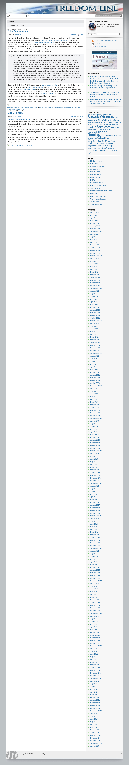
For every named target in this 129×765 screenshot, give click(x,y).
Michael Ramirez (98, 133)
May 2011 (93, 689)
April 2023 (93, 302)
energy (116, 122)
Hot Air (92, 180)
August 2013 (94, 616)
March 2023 (94, 304)
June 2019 (94, 426)
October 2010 (95, 708)
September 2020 (96, 386)
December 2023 (95, 280)
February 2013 (95, 632)
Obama (103, 137)
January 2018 (95, 472)
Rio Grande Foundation (98, 196)
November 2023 (95, 283)
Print (81, 34)
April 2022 (93, 334)
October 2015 (95, 546)
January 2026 (95, 226)
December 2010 (95, 703)
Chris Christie (25, 107)
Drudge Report (95, 177)
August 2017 (94, 486)
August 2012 (94, 648)
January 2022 (95, 342)
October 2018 (95, 448)
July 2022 (93, 326)
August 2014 (94, 583)
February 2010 (95, 730)
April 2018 (93, 464)
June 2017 (94, 491)
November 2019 (95, 413)
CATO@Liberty (95, 169)
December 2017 (95, 475)
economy (107, 122)
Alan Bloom (10, 107)
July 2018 (93, 456)
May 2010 (93, 722)
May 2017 (93, 494)
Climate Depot (95, 172)
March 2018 (94, 467)
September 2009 (96, 743)
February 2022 (95, 340)
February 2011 (95, 697)
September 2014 (96, 581)
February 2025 (95, 245)
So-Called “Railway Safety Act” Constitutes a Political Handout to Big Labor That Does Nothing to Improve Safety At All (105, 81)
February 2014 (95, 600)
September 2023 (96, 288)
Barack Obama (15, 145)
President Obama (104, 143)
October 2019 (95, 415)
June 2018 (94, 459)
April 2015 (93, 562)
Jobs (104, 129)
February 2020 (95, 405)
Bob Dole (18, 107)
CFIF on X (98, 43)
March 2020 (94, 402)
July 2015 (93, 554)
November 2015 (95, 543)
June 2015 (94, 556)
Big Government (95, 161)
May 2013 (93, 624)
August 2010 (94, 714)
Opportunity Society (46, 94)
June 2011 (94, 686)
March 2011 (94, 695)
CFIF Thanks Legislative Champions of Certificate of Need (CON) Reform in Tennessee (103, 88)
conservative (34, 107)
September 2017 (96, 483)
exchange (96, 125)
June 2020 (94, 394)
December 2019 (95, 410)
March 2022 (94, 337)
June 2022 (94, 329)
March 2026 (94, 220)
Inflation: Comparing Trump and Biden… (104, 76)
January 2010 (95, 733)
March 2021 (94, 369)
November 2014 (95, 575)
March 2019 (94, 434)
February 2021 (95, 372)
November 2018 (95, 445)
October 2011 (95, 676)
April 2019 (93, 432)
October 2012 (95, 643)
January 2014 (95, 602)
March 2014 (94, 597)
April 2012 (93, 659)
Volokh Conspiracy (96, 204)
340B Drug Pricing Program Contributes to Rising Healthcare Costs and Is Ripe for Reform (104, 95)
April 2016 (93, 529)
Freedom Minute (110, 124)
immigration (115, 127)
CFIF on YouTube (100, 46)
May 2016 (93, 527)
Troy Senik (18, 116)
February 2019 (95, 437)
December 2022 (95, 313)
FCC (101, 125)
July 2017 (93, 489)
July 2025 (93, 237)
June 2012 (94, 654)
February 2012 (95, 665)
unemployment (93, 150)
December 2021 (95, 345)
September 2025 (96, 231)
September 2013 (96, 613)
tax (99, 148)
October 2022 (95, 318)
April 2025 (93, 242)
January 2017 (95, 505)
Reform (114, 143)
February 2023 (95, 307)
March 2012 (94, 662)
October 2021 (95, 351)
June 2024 (94, 264)
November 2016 (95, 510)
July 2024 (93, 261)
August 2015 (94, 551)
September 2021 (96, 353)
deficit (90, 122)
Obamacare (97, 140)
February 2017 (95, 502)
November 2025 (95, 229)
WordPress (12, 755)
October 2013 (95, 611)
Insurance (92, 130)
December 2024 (95, 250)
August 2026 (94, 212)
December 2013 (95, 605)
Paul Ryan (111, 141)
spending (107, 145)
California (91, 120)
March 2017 (94, 500)
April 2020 (93, 399)
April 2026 (93, 218)
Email (74, 34)
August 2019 (94, 421)
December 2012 (95, 638)
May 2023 (93, 299)
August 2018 (94, 453)
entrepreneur (43, 107)
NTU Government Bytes (98, 185)
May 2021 (93, 364)
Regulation (92, 146)
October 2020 (95, 383)
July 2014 (93, 586)
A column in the (19, 120)
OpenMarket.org (95, 188)
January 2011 (95, 700)
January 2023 (95, 310)
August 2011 (94, 681)
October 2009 (95, 741)
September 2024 (96, 256)
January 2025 (95, 248)
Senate (98, 146)
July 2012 (93, 651)
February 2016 (95, 535)
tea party (112, 148)
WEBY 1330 (109, 150)
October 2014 (95, 578)
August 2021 (94, 356)
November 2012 (95, 640)
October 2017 (95, 481)
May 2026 (93, 215)
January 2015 (95, 570)
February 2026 (95, 223)
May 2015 (93, 559)
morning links (116, 135)
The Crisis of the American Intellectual (54, 40)
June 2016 (94, 524)
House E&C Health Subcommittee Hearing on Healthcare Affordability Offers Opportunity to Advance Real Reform (106, 102)
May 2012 (93, 657)
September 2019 (96, 418)
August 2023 (94, 291)
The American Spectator (98, 199)
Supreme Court (93, 148)
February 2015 (95, 567)
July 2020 (93, 391)
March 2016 (94, 532)
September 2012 (96, 646)
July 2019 (93, 424)
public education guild (49, 85)
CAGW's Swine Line (97, 166)
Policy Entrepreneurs (17, 31)
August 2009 (94, 746)
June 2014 (94, 589)
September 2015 (96, 548)
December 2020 (95, 378)
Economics (97, 123)
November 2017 (95, 478)
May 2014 (93, 592)
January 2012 (95, 667)
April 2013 (93, 627)
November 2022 (95, 315)
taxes (104, 147)
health (91, 127)
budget (115, 117)
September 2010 (96, 711)
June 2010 (94, 719)
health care (30, 145)
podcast (92, 143)
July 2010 (93, 716)
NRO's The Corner (96, 183)
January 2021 (95, 375)
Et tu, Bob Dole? (15, 113)
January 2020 (95, 407)
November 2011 (95, 673)
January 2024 (95, 277)
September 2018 (96, 451)
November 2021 (95, 348)
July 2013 (93, 619)
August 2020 (94, 388)
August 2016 (94, 519)
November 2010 (95, 705)
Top (120, 753)
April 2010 (93, 724)
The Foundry (94, 202)
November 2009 (95, 738)
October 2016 (95, 513)
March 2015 (94, 565)
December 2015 (95, 540)
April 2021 (93, 367)
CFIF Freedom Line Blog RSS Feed (106, 40)
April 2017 (93, 497)
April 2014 (93, 594)
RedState (93, 193)
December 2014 (95, 573)
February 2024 (95, 275)
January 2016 (95, 537)
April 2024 (93, 269)
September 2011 (96, 678)
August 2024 (94, 258)
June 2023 (94, 296)
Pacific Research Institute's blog (101, 191)
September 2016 (96, 516)
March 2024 (94, 272)
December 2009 (95, 735)
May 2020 (93, 397)
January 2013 (95, 635)
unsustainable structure (27, 89)
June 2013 (94, 621)
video (102, 150)
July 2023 (93, 294)
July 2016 (93, 521)
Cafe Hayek (94, 164)
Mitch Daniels (59, 107)
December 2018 (95, 443)
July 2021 (93, 359)
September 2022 (96, 321)
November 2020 (95, 380)
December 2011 (95, 670)
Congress (113, 119)
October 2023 (95, 285)
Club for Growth (95, 175)
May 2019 (93, 429)
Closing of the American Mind (44, 42)
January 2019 (95, 440)
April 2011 (93, 692)
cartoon (101, 119)
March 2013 (94, 629)
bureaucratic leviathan (36, 87)
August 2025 (94, 234)
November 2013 (95, 608)
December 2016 (95, 508)
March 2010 (94, 727)
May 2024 (93, 266)
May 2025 (93, 239)
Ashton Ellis (18, 34)
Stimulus (114, 146)
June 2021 (94, 361)
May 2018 (93, 462)
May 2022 (93, 332)
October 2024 (95, 253)
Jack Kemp (51, 107)
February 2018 (95, 470)
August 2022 (94, 323)
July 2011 (93, 684)
